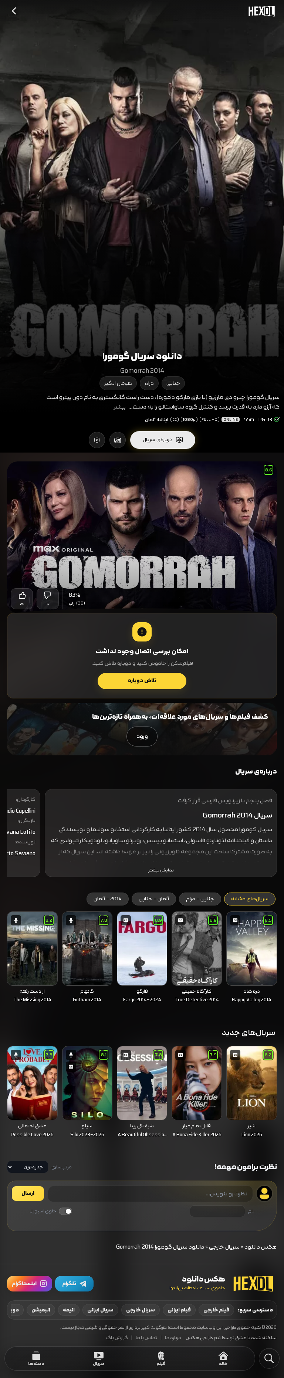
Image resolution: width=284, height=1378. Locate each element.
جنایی (173, 383)
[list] (142, 959)
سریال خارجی (224, 1247)
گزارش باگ (117, 1338)
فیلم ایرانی (179, 1310)
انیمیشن (40, 1310)
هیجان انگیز (118, 383)
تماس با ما (146, 1338)
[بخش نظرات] (97, 440)
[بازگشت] (14, 11)
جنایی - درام (200, 899)
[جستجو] (269, 1358)
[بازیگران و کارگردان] (117, 440)
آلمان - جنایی (154, 899)
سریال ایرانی (100, 1310)
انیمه (69, 1310)
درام (149, 383)
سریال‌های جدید (248, 1032)
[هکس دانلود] (260, 11)
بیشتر (120, 407)
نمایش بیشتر (161, 870)
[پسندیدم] (21, 595)
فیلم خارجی (216, 1310)
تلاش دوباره (142, 680)
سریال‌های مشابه (249, 899)
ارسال (27, 1193)
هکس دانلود (260, 1247)
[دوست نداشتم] (47, 595)
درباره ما (173, 1338)
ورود (142, 736)
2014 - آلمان (108, 899)
